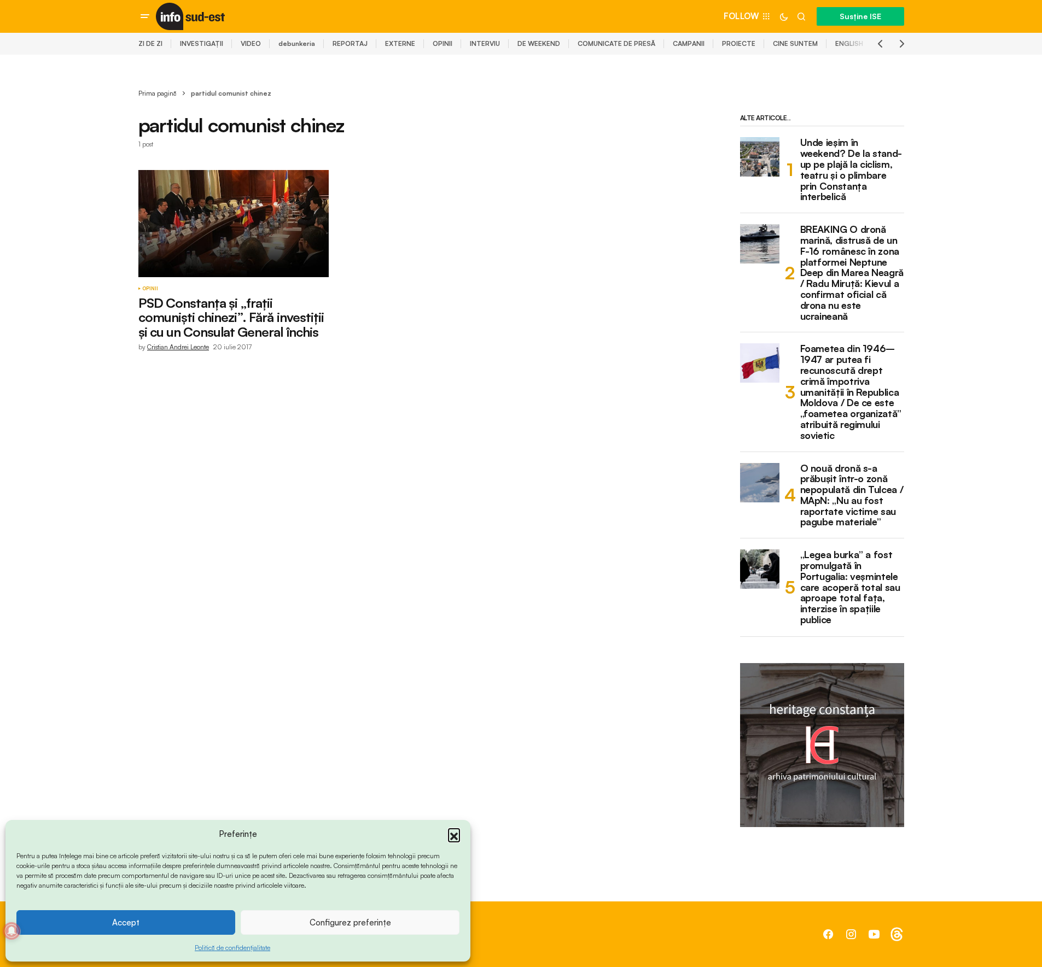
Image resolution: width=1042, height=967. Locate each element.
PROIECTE (738, 43)
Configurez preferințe (350, 922)
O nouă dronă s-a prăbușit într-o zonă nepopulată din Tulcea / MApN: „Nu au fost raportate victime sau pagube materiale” (852, 495)
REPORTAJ (350, 43)
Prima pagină (157, 93)
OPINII (442, 43)
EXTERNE (400, 43)
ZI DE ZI (150, 43)
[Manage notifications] (11, 931)
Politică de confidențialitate (232, 947)
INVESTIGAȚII (201, 43)
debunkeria (296, 43)
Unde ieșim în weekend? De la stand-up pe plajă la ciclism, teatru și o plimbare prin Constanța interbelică (851, 169)
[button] (454, 834)
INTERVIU (485, 43)
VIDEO (251, 43)
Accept (125, 922)
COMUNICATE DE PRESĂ (616, 43)
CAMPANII (689, 43)
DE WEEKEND (538, 43)
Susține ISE (860, 16)
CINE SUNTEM (795, 43)
